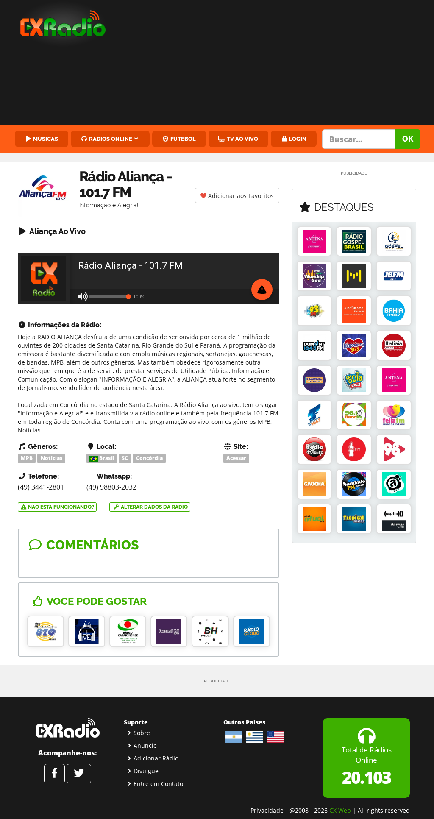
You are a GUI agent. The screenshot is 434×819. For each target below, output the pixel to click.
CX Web (340, 810)
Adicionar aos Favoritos (240, 196)
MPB (27, 458)
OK (407, 138)
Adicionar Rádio (156, 758)
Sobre (142, 733)
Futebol (182, 138)
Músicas (45, 138)
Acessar (236, 458)
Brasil (106, 458)
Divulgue (146, 771)
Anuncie (145, 745)
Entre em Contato (158, 784)
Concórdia (149, 458)
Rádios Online (110, 138)
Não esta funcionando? (60, 507)
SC (125, 458)
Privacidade (267, 810)
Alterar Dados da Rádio (154, 507)
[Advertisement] (277, 63)
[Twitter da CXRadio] (79, 773)
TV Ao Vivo (241, 138)
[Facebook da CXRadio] (54, 773)
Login (297, 138)
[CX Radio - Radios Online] (67, 728)
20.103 (366, 777)
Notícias (51, 458)
